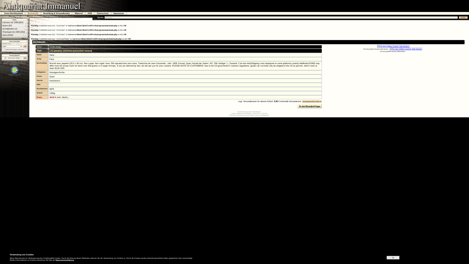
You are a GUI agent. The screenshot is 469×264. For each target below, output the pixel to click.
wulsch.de (23, 63)
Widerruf (79, 13)
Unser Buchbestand (13, 13)
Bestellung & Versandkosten (56, 13)
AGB (90, 13)
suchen (463, 17)
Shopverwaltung (14, 64)
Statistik (5, 63)
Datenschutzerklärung (65, 260)
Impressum (118, 13)
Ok (25, 46)
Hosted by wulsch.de (14, 74)
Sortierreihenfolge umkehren (14, 49)
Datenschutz (103, 13)
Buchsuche (33, 13)
